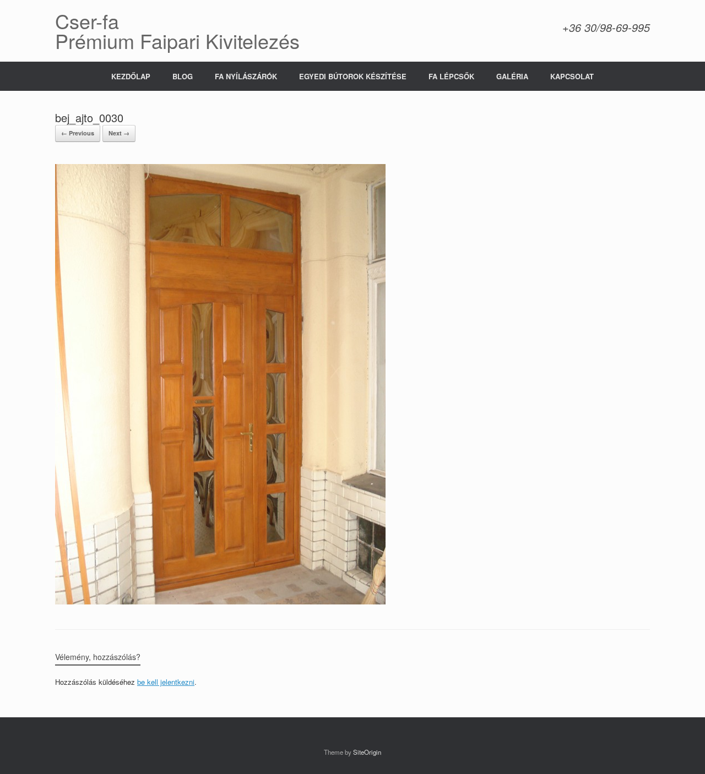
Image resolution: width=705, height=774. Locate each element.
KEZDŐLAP (130, 76)
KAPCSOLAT (572, 76)
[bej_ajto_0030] (220, 601)
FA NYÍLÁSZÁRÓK (246, 76)
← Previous (77, 133)
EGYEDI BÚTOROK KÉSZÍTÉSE (352, 76)
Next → (119, 133)
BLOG (182, 76)
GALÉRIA (512, 76)
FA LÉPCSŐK (451, 76)
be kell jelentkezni (165, 682)
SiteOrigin (367, 752)
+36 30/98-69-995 (606, 27)
